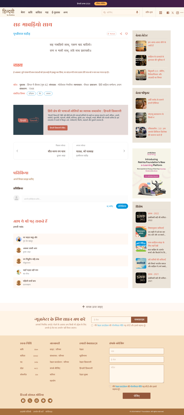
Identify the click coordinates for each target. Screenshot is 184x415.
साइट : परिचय (55, 349)
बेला (23, 12)
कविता (39, 12)
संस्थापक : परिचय (57, 356)
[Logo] (8, 12)
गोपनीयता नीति (117, 325)
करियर (52, 374)
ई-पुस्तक (56, 12)
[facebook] (23, 400)
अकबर (48, 93)
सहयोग (52, 381)
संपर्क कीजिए (55, 368)
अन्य (65, 12)
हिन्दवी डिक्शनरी (86, 368)
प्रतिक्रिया (122, 206)
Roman (112, 34)
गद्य (46, 12)
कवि (30, 12)
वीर (40, 93)
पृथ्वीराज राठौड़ (21, 34)
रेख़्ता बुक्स (83, 374)
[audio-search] (137, 12)
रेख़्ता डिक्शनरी (85, 362)
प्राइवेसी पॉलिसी (25, 411)
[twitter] (30, 400)
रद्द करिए (110, 206)
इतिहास (31, 93)
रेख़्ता (81, 349)
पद (29, 362)
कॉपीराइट (49, 411)
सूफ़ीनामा (83, 356)
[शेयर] (121, 33)
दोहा (29, 368)
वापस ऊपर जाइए (94, 307)
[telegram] (50, 400)
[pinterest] (43, 400)
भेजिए (137, 395)
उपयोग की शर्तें (38, 411)
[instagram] (36, 400)
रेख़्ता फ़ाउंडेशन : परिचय (59, 362)
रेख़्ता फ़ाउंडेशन (103, 325)
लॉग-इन (149, 12)
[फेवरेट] (126, 33)
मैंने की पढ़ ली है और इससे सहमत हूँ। (120, 325)
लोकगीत (29, 374)
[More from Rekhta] (160, 12)
